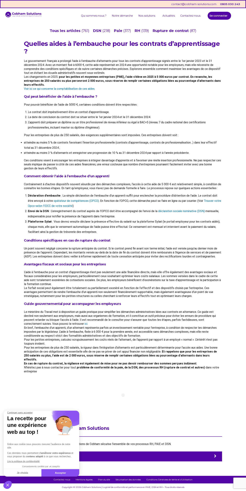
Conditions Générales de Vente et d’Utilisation (169, 479)
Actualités (168, 15)
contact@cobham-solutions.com (193, 4)
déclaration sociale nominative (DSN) (181, 211)
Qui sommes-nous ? (93, 15)
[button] (148, 16)
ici (86, 323)
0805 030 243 (230, 4)
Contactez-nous (190, 15)
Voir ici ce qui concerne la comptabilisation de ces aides (59, 88)
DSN (97, 31)
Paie (118, 31)
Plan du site (104, 479)
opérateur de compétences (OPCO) (76, 201)
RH (138, 31)
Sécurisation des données (128, 479)
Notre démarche (122, 15)
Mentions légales (84, 479)
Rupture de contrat (171, 31)
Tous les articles (66, 31)
